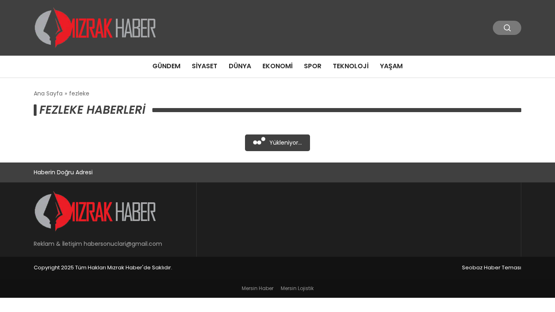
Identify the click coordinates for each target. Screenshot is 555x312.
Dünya (240, 66)
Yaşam (391, 66)
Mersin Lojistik (297, 288)
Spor (312, 66)
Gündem (166, 66)
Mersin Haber (257, 288)
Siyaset (204, 66)
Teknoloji (351, 66)
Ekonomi (277, 66)
